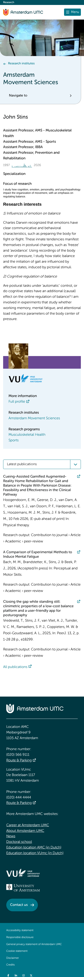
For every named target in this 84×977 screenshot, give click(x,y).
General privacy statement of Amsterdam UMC (34, 944)
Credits (10, 964)
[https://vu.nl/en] (23, 873)
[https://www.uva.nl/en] (23, 888)
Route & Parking (19, 760)
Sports (14, 440)
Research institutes (21, 63)
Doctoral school (19, 842)
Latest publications (22, 464)
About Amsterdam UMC (25, 831)
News (10, 836)
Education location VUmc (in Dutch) (34, 853)
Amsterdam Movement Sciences (34, 418)
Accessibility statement (19, 930)
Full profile (17, 402)
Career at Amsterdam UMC (27, 825)
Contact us (19, 905)
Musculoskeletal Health (27, 435)
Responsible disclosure (20, 937)
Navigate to (18, 95)
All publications (15, 667)
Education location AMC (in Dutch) (33, 847)
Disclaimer (12, 958)
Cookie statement (17, 951)
